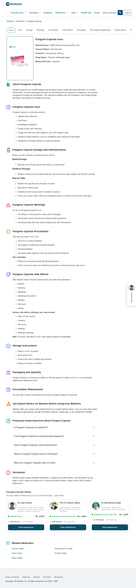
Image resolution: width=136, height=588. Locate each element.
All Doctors (58, 577)
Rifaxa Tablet (17, 558)
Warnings (40, 30)
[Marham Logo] (14, 5)
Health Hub (86, 13)
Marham (10, 21)
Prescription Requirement (100, 30)
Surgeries (48, 13)
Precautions (53, 30)
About (11, 30)
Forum (97, 13)
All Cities (47, 577)
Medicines (20, 21)
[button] (120, 12)
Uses (20, 30)
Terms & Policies (12, 577)
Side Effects (68, 30)
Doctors (37, 577)
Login (127, 13)
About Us (26, 577)
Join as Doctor (109, 13)
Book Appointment (26, 527)
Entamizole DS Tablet (64, 549)
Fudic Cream (17, 553)
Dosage (29, 30)
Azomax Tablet (18, 549)
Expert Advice (120, 30)
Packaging (81, 30)
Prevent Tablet (61, 553)
